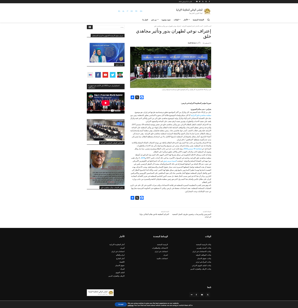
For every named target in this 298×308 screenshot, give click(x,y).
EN (141, 11)
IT (127, 11)
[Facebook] (209, 1)
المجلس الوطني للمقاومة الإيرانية (112, 143)
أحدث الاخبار (207, 26)
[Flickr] (191, 294)
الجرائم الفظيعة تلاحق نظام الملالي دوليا (154, 214)
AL (123, 11)
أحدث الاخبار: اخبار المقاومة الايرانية (192, 26)
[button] (208, 19)
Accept (120, 304)
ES (119, 11)
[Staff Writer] (199, 43)
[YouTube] (202, 294)
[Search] (90, 27)
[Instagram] (206, 1)
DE (132, 11)
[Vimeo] (199, 1)
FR (136, 11)
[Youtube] (197, 1)
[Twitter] (207, 294)
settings (131, 305)
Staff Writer (192, 43)
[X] (202, 1)
